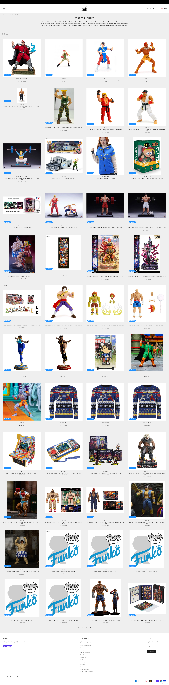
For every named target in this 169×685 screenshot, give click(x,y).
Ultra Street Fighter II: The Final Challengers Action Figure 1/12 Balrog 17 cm (22, 523)
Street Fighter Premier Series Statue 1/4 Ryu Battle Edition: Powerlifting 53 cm (147, 228)
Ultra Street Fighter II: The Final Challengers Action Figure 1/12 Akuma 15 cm (105, 523)
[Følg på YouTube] (10, 676)
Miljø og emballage (84, 669)
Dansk (148, 8)
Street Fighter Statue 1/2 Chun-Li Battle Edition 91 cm (63, 375)
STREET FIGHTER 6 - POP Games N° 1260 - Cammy (105, 571)
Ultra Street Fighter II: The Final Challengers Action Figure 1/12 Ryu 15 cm (147, 130)
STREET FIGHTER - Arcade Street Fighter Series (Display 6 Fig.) (105, 473)
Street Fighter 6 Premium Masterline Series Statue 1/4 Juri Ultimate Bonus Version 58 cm (147, 277)
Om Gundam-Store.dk (85, 662)
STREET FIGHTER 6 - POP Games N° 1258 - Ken (22, 620)
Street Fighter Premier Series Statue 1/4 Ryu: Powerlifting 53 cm (105, 227)
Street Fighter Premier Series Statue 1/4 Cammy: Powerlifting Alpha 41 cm (22, 179)
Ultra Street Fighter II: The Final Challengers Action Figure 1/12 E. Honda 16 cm (22, 572)
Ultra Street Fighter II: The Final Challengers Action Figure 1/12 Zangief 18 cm (63, 523)
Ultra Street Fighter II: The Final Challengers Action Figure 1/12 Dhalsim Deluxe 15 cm (22, 425)
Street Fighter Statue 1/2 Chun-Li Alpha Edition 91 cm (22, 375)
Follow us (82, 664)
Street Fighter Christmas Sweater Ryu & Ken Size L (105, 424)
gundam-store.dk (105, 176)
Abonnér (151, 651)
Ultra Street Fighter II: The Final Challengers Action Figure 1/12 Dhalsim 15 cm (147, 81)
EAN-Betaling (83, 655)
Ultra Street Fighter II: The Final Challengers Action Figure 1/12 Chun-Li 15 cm (105, 81)
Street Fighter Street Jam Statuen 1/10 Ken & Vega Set (63, 227)
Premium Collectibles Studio (22, 78)
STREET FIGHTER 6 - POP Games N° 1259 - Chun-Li (63, 571)
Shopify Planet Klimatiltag (86, 671)
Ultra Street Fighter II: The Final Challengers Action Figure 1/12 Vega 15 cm (63, 326)
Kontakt (82, 667)
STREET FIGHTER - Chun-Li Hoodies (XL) (105, 178)
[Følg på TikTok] (14, 676)
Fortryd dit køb (83, 650)
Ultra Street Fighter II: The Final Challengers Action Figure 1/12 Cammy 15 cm (63, 81)
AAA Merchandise (63, 422)
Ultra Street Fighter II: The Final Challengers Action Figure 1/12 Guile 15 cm (63, 128)
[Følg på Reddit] (17, 676)
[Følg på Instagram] (7, 676)
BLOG (81, 659)
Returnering (83, 657)
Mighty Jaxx (105, 471)
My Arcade (22, 471)
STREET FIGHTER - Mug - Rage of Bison (22, 227)
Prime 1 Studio (147, 471)
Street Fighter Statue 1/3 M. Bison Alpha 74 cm (22, 80)
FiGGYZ (105, 373)
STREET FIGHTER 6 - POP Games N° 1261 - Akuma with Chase (63, 620)
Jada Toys (64, 78)
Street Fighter (15, 14)
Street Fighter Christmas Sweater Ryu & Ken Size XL (147, 424)
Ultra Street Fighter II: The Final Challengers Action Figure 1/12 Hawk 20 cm (147, 523)
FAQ (81, 647)
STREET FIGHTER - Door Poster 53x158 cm (64, 274)
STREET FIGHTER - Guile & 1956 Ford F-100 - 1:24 (63, 178)
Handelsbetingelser (85, 652)
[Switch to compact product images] (7, 34)
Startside (5, 14)
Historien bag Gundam (85, 645)
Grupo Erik (63, 272)
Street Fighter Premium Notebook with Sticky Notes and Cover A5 (147, 620)
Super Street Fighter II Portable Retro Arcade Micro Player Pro (22, 473)
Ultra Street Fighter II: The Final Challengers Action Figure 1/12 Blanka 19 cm (105, 326)
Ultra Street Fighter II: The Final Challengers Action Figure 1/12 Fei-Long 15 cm (22, 107)
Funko (63, 569)
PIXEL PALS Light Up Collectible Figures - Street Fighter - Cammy (147, 178)
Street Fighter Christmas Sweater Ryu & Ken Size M (64, 424)
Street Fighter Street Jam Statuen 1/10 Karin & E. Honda (22, 276)
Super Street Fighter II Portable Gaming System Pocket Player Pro (64, 473)
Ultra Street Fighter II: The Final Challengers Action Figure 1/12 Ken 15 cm (105, 130)
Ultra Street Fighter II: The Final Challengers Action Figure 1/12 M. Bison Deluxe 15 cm (147, 375)
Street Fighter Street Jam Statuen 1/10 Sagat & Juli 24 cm (105, 620)
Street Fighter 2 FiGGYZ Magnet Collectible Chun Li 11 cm (105, 375)
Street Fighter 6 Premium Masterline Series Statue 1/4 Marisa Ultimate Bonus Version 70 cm (105, 277)
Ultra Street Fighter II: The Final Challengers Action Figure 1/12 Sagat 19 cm (147, 326)
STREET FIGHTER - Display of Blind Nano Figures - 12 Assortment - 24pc (22, 325)
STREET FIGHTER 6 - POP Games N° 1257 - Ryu (147, 571)
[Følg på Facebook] (3, 676)
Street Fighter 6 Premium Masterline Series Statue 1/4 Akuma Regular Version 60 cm (147, 474)
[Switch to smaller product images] (4, 34)
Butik (10, 14)
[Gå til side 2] (90, 627)
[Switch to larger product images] (2, 34)
